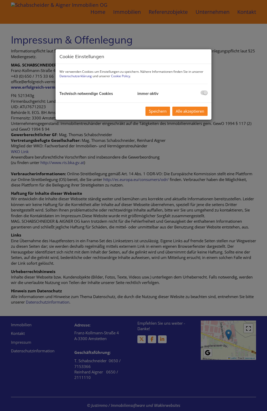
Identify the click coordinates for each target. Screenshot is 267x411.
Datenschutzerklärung (75, 76)
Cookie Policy (120, 76)
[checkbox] (204, 92)
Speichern (158, 111)
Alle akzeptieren (190, 111)
